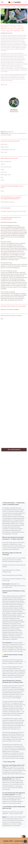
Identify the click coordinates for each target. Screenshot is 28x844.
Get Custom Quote (14, 449)
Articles (22, 843)
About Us (6, 843)
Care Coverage (14, 843)
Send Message (14, 111)
